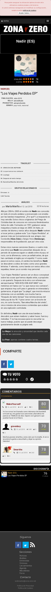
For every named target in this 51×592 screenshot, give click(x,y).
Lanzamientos (26, 566)
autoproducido (20, 103)
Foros (22, 573)
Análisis (23, 558)
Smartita (17, 450)
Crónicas (23, 563)
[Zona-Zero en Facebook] (18, 545)
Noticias (23, 556)
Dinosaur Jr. (5, 192)
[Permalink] (3, 407)
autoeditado (18, 101)
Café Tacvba (5, 196)
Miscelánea (24, 571)
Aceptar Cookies (24, 13)
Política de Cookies (25, 588)
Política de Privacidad (25, 586)
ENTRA (6, 21)
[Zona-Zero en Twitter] (25, 545)
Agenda (23, 568)
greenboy (16, 426)
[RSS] (32, 545)
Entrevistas (24, 561)
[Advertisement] (25, 133)
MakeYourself (13, 404)
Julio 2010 (18, 98)
